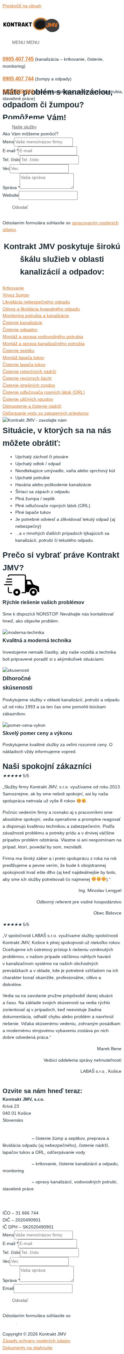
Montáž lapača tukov (23, 357)
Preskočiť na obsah (22, 5)
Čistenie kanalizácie (22, 322)
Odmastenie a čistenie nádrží (32, 406)
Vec (6, 168)
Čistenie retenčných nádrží (29, 371)
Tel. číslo (11, 159)
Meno (8, 141)
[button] (24, 127)
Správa (11, 187)
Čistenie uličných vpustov (28, 399)
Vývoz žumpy (16, 295)
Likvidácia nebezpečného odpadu (36, 302)
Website (11, 195)
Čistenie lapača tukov (24, 364)
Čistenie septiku (18, 350)
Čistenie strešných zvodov (29, 385)
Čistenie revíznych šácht (27, 378)
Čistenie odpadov (20, 329)
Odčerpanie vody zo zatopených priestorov (46, 413)
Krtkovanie (13, 288)
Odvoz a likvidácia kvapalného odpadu (41, 309)
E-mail (10, 150)
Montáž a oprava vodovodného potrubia (43, 336)
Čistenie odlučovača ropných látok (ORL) (44, 392)
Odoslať (20, 207)
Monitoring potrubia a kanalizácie (36, 315)
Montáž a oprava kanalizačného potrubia (44, 343)
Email (8, 1288)
